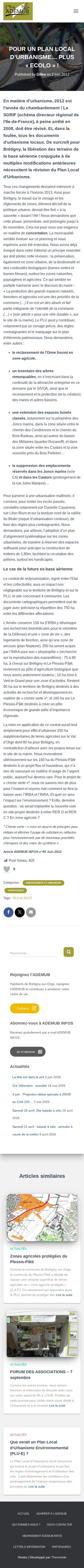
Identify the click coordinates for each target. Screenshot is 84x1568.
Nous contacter (59, 1524)
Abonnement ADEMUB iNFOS (42, 1535)
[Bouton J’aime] (6, 869)
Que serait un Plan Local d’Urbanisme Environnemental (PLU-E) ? (39, 1448)
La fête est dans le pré (28, 1077)
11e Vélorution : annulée (29, 1085)
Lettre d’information (29, 1546)
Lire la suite (64, 1295)
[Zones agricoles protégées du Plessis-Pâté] (42, 1217)
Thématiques (16, 890)
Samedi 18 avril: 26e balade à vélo (36, 1110)
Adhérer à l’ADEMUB (51, 1513)
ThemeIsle (58, 1557)
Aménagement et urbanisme (43, 883)
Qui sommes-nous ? (26, 1524)
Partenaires (61, 1546)
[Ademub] (19, 11)
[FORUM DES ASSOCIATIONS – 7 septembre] (42, 1333)
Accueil (24, 1513)
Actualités (18, 1248)
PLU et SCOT (22, 898)
